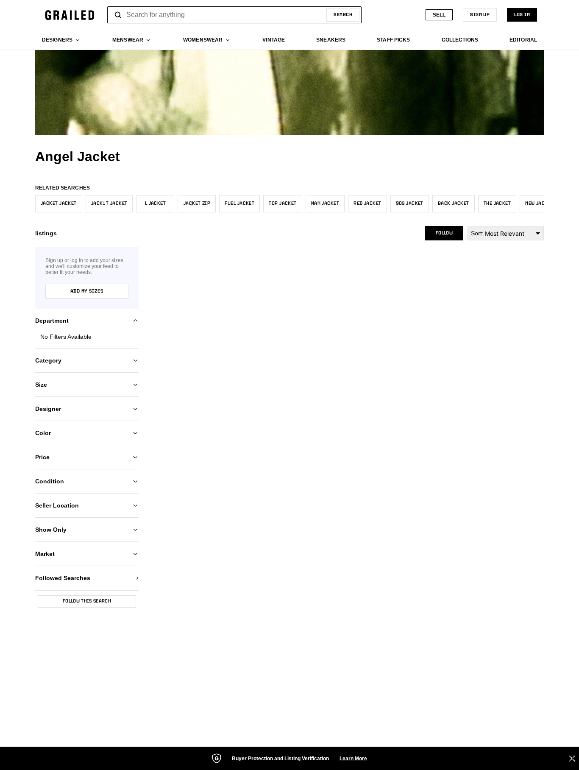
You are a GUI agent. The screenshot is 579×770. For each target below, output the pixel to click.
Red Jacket (367, 203)
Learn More (353, 759)
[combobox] (234, 14)
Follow (444, 233)
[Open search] (118, 15)
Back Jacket (453, 203)
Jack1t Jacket (109, 203)
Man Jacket (325, 203)
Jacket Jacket (59, 203)
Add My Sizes (86, 291)
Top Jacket (282, 203)
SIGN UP (480, 15)
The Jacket (497, 203)
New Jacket (539, 203)
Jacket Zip (197, 203)
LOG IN (522, 15)
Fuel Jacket (239, 203)
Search (343, 15)
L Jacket (155, 203)
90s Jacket (409, 203)
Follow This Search (87, 601)
